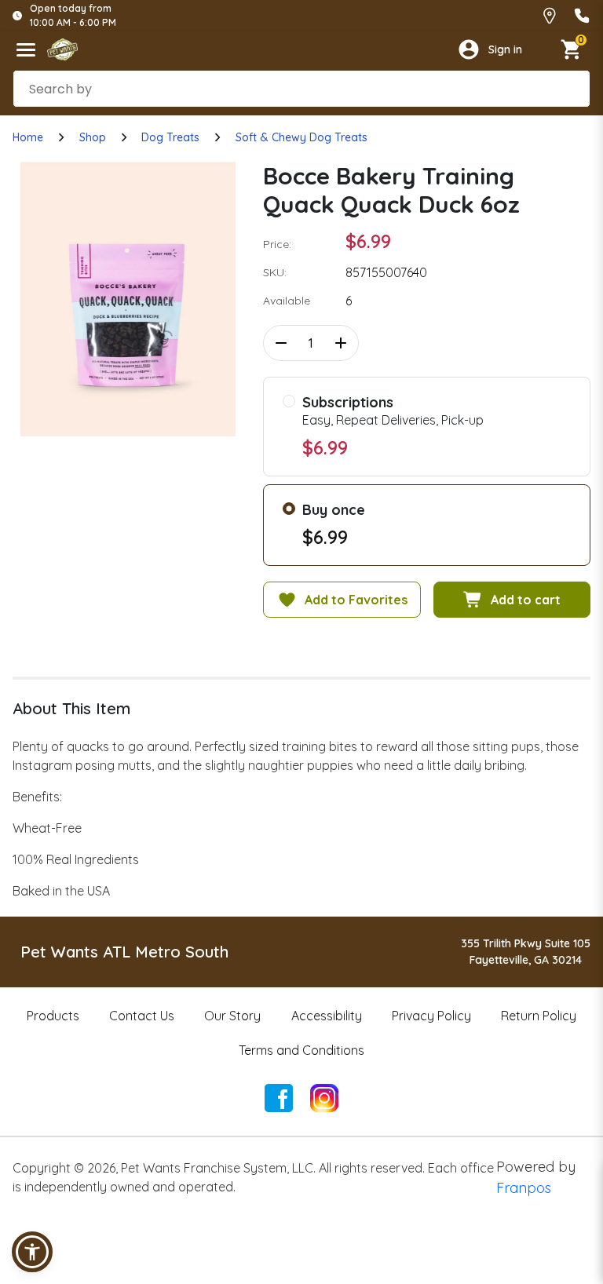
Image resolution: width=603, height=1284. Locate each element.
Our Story (232, 1015)
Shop (92, 137)
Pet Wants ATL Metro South (124, 951)
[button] (32, 1251)
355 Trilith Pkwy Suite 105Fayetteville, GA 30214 (525, 951)
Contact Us (141, 1015)
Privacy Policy (431, 1015)
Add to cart (526, 599)
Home (28, 137)
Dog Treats (170, 137)
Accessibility (326, 1015)
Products (53, 1015)
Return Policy (538, 1015)
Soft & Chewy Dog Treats (301, 137)
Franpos (523, 1188)
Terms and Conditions (301, 1050)
